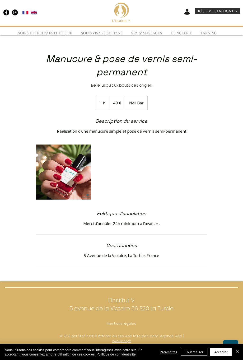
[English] (34, 12)
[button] (146, 31)
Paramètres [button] (168, 352)
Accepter (221, 352)
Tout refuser (194, 352)
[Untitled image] (63, 172)
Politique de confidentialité (116, 354)
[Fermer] (237, 352)
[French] (25, 12)
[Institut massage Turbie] (6, 12)
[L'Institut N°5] (15, 12)
